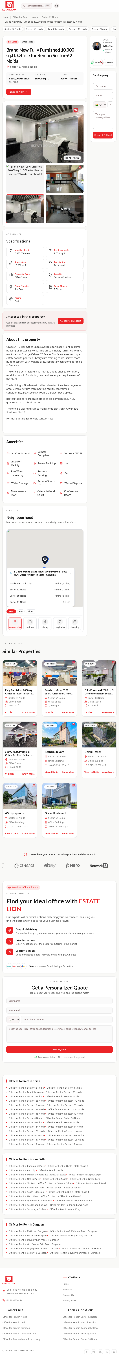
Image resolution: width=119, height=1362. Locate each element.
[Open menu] (113, 6)
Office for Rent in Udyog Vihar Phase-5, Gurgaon (75, 1252)
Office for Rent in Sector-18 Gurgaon (28, 1252)
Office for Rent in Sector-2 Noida (25, 1096)
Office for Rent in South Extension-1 (27, 1191)
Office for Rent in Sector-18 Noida (64, 1144)
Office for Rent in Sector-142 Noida (66, 1100)
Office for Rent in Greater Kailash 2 (73, 1200)
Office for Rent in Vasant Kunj (64, 1209)
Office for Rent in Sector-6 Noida (62, 1122)
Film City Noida (56, 29)
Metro (11, 611)
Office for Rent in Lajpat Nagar (85, 1174)
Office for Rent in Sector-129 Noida (27, 1131)
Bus (21, 611)
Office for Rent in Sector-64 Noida (65, 1126)
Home (5, 17)
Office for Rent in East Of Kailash (64, 1187)
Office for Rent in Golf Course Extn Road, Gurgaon (35, 1244)
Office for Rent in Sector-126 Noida (65, 1105)
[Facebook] (86, 1351)
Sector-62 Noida (50, 17)
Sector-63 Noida (34, 29)
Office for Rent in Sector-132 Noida (66, 1109)
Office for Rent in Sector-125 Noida (27, 1100)
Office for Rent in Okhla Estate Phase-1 (69, 1191)
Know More (28, 712)
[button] (45, 564)
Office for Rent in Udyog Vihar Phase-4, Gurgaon (34, 1239)
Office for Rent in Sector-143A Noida (65, 1135)
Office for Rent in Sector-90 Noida (26, 1135)
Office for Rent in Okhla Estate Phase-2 (61, 1196)
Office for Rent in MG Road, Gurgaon (28, 1231)
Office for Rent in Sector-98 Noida (65, 1113)
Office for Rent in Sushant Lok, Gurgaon (82, 1248)
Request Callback (103, 135)
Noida (35, 17)
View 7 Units (51, 833)
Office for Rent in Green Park (85, 1178)
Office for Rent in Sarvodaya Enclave (27, 1209)
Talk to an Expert (72, 320)
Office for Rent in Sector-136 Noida (64, 1092)
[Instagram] (93, 1351)
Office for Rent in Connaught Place (27, 1165)
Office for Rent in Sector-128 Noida (66, 1139)
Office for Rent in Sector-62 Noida (26, 1087)
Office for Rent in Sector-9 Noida (25, 1122)
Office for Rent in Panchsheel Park (26, 1187)
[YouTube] (107, 1351)
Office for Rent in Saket (55, 1178)
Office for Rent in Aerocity (22, 1170)
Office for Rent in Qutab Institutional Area (30, 1200)
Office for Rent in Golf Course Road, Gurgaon (73, 1231)
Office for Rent (20, 17)
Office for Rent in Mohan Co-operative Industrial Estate (37, 1174)
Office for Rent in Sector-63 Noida (64, 1087)
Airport (31, 611)
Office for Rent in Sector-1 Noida (65, 1131)
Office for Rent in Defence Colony (55, 1183)
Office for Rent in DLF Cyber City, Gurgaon (71, 1235)
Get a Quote (59, 1049)
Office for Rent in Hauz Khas (23, 1196)
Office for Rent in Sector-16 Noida (26, 1105)
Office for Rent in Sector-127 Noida (27, 1109)
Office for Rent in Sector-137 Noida (27, 1139)
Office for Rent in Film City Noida (26, 1092)
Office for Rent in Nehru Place (24, 1178)
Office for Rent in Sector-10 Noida (26, 1144)
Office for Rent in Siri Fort (22, 1183)
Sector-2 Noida (100, 29)
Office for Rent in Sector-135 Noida (27, 1113)
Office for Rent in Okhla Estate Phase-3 (68, 1165)
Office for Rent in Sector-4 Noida (25, 1118)
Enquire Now (17, 91)
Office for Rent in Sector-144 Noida (27, 1126)
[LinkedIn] (100, 1351)
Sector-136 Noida (78, 29)
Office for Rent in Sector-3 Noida (62, 1096)
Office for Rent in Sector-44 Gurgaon (28, 1235)
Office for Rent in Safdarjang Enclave (28, 1204)
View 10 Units (91, 772)
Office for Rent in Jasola (51, 1170)
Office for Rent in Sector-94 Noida (63, 1118)
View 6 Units (51, 772)
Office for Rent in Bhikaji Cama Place (69, 1204)
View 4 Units (11, 833)
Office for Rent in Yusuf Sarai (91, 1183)
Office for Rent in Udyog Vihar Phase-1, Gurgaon (34, 1248)
